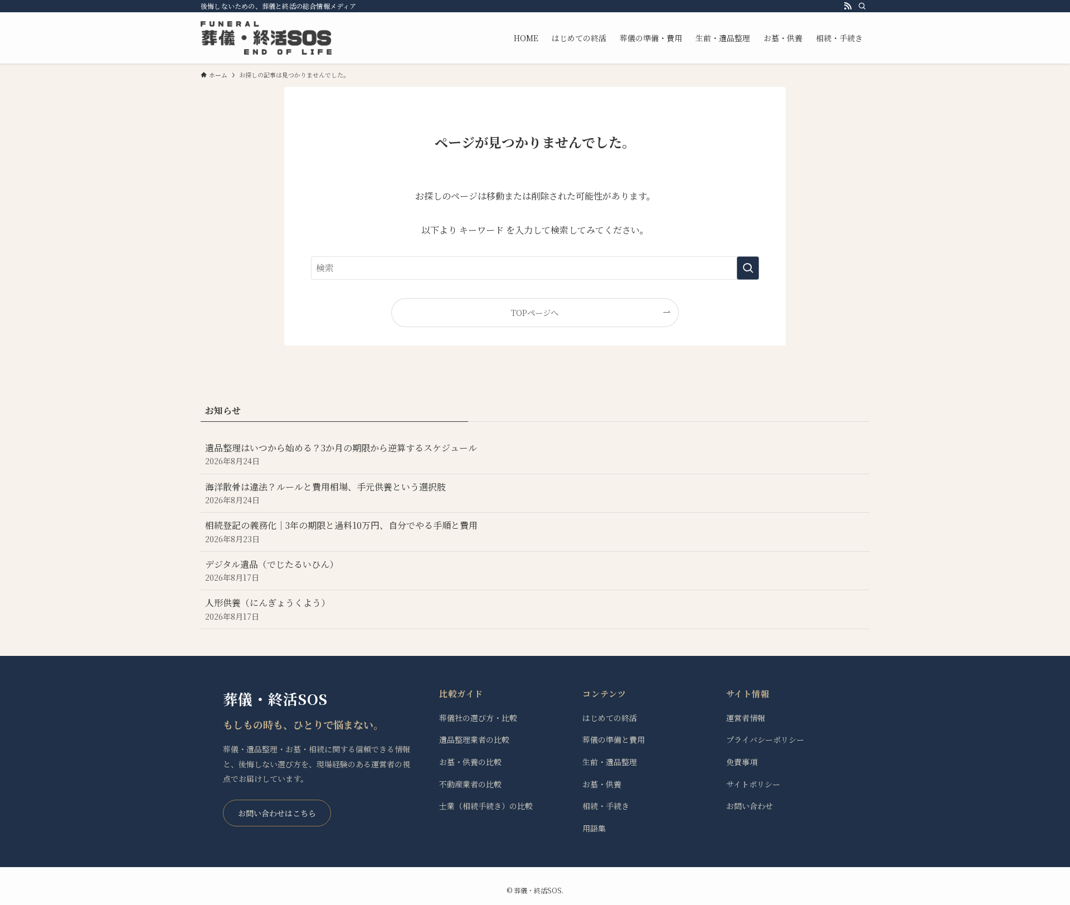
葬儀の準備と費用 (613, 739)
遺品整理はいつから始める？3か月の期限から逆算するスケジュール (341, 453)
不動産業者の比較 (470, 784)
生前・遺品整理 (609, 761)
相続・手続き (605, 805)
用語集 (594, 828)
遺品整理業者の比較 (474, 739)
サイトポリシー (753, 784)
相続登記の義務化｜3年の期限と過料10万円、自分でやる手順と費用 (341, 531)
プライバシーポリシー (765, 739)
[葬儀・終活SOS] (266, 38)
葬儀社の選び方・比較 (478, 717)
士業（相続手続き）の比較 (486, 805)
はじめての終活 (609, 717)
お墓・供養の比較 (470, 761)
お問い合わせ (749, 805)
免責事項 (741, 761)
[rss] (847, 6)
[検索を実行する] (748, 268)
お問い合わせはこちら (277, 813)
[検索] (862, 6)
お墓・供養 (601, 784)
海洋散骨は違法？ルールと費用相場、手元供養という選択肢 (325, 492)
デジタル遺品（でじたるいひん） (271, 570)
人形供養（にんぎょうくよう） (267, 608)
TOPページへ (534, 312)
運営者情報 (745, 717)
